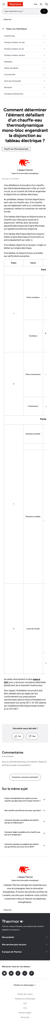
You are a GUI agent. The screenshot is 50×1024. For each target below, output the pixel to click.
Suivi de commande (12, 81)
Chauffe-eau (9, 36)
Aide (35, 4)
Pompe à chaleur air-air (14, 49)
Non (34, 736)
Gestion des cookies (25, 994)
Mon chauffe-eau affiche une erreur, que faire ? (22, 810)
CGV (25, 1003)
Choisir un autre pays (23, 985)
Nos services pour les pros (14, 944)
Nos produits (8, 937)
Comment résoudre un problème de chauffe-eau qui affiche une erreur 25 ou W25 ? (21, 845)
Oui (19, 736)
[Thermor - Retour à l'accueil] (15, 4)
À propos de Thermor (12, 952)
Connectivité (9, 74)
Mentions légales (25, 1013)
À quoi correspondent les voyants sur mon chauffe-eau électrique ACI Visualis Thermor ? (22, 799)
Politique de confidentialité (25, 999)
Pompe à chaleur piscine (14, 55)
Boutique (8, 87)
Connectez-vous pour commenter (25, 777)
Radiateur (8, 62)
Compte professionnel (13, 94)
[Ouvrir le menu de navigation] (4, 4)
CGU (25, 1008)
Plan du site (25, 1017)
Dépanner (8, 19)
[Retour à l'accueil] (13, 921)
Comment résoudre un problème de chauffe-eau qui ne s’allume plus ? (21, 821)
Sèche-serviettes (11, 68)
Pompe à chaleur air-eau (14, 42)
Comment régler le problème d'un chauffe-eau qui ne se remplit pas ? (22, 833)
